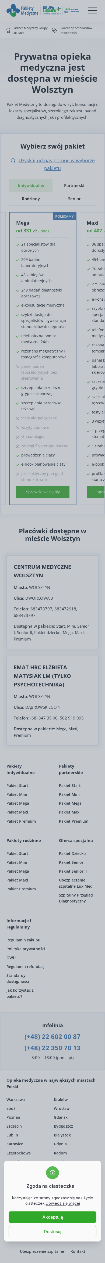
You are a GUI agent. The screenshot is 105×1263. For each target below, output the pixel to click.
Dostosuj (52, 1231)
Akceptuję (52, 1217)
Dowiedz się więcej (63, 1203)
